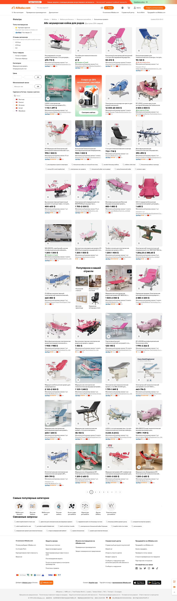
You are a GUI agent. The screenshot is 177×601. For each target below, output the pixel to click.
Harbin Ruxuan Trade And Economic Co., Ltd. (119, 112)
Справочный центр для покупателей (118, 545)
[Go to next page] (120, 492)
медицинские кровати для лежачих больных (29, 530)
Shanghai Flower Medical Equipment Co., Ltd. (119, 64)
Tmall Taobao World (78, 592)
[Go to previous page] (87, 492)
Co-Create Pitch (21, 549)
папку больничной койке (124, 169)
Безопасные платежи (53, 545)
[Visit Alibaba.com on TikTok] (157, 568)
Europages (118, 592)
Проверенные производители (86, 547)
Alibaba (46, 19)
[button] (102, 8)
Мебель (54, 19)
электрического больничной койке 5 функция (94, 526)
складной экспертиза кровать (142, 521)
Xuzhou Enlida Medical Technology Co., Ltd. (149, 302)
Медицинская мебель (84, 19)
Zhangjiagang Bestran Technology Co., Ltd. (149, 114)
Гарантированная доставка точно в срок (57, 553)
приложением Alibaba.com (121, 582)
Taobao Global (96, 592)
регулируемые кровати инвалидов (57, 164)
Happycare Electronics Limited (85, 257)
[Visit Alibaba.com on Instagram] (149, 568)
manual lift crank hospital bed (56, 169)
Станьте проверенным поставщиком (147, 557)
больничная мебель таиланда (150, 164)
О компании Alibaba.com (24, 541)
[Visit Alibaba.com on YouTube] (153, 568)
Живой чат (109, 549)
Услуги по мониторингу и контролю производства (57, 563)
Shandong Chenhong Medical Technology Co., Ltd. (119, 257)
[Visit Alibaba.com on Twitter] (145, 568)
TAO (104, 592)
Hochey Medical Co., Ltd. (113, 155)
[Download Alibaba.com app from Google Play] (154, 583)
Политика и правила (52, 568)
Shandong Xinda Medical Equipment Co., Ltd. (149, 213)
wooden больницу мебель (111, 164)
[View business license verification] (107, 598)
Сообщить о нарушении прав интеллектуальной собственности (117, 561)
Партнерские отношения (143, 560)
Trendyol (110, 592)
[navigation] (27, 256)
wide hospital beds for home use (25, 521)
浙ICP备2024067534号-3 (141, 598)
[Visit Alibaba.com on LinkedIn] (141, 568)
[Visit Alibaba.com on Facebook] (136, 568)
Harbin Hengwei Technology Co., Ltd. (87, 350)
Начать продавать (141, 549)
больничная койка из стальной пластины (86, 164)
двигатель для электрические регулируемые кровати (56, 521)
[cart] (129, 8)
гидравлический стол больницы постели (90, 521)
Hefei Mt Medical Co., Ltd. (53, 157)
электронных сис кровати (78, 169)
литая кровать (138, 526)
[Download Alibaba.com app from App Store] (139, 583)
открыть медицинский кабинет (57, 530)
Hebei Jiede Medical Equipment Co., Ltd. (148, 68)
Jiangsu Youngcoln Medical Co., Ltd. (86, 211)
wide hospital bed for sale (23, 526)
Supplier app (93, 582)
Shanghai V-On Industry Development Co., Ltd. (88, 157)
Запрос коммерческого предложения (88, 551)
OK (38, 77)
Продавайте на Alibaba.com (144, 545)
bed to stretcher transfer (67, 526)
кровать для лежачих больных (99, 530)
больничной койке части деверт (101, 169)
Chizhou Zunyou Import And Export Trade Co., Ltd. (58, 302)
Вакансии (19, 557)
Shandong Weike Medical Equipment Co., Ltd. (58, 64)
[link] (174, 581)
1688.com (67, 592)
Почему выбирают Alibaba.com (26, 545)
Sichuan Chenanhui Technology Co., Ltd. (57, 350)
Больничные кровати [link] (101, 19)
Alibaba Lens (26, 582)
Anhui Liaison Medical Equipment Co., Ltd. (58, 258)
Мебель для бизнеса (67, 19)
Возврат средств (111, 557)
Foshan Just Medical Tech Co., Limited (118, 211)
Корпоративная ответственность (27, 553)
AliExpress (59, 592)
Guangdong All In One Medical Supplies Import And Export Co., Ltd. (88, 66)
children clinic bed (130, 164)
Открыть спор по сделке (114, 553)
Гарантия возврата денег (54, 549)
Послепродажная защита (54, 558)
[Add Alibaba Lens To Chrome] (46, 583)
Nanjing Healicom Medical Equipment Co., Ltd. (149, 157)
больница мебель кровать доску (117, 521)
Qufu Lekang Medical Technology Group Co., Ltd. (58, 112)
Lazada (88, 592)
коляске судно (141, 169)
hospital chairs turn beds (120, 526)
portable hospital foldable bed (45, 526)
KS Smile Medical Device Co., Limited (147, 257)
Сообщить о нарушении (113, 566)
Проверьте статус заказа (143, 553)
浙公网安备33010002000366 (122, 598)
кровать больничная (78, 530)
